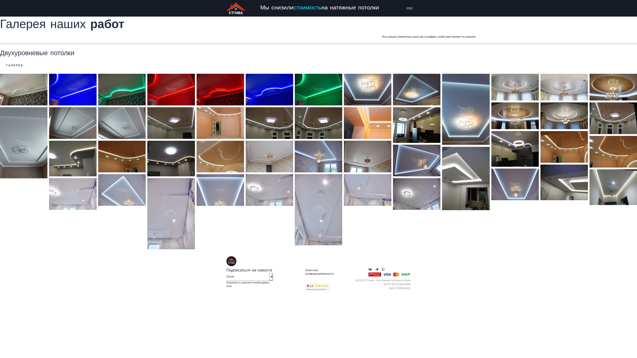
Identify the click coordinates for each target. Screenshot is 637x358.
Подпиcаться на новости (249, 270)
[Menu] (408, 8)
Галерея (14, 65)
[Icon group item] (370, 269)
